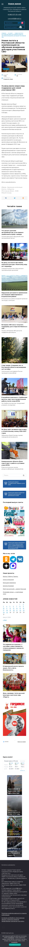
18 (7, 610)
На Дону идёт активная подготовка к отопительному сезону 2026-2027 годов (14, 431)
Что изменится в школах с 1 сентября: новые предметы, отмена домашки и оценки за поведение (13, 647)
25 (7, 612)
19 (10, 610)
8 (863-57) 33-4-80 (14, 14)
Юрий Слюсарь (7, 193)
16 (23, 608)
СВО (17, 191)
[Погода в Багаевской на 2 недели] (22, 741)
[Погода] (5, 741)
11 (6, 608)
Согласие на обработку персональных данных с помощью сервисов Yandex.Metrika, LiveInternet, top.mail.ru (13, 919)
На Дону (6, 68)
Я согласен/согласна (15, 944)
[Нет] (27, 940)
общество (11, 189)
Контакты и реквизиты (8, 865)
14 (16, 608)
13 (13, 608)
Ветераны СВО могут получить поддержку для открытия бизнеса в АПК (14, 326)
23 (23, 610)
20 (14, 610)
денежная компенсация (15, 187)
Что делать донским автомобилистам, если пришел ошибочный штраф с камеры (12, 232)
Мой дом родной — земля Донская (14, 589)
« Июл (5, 620)
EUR (17, 763)
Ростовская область (8, 191)
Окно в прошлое (8, 579)
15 (20, 608)
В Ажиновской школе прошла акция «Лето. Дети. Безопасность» (13, 668)
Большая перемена (9, 582)
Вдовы (4, 187)
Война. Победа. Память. (10, 576)
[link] (14, 23)
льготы (4, 189)
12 (10, 608)
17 (3, 610)
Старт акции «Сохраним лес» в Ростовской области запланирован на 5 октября (14, 367)
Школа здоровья (8, 586)
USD (12, 763)
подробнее (11, 937)
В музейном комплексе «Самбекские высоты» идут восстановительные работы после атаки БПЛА (14, 399)
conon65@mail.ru (14, 18)
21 (16, 610)
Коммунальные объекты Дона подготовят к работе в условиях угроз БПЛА (13, 463)
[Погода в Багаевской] (14, 740)
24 (4, 612)
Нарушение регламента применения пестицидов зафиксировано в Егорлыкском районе (14, 294)
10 (3, 608)
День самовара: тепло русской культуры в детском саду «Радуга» (14, 695)
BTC (23, 763)
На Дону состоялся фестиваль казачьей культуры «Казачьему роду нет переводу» (14, 264)
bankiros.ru (22, 770)
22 (20, 610)
